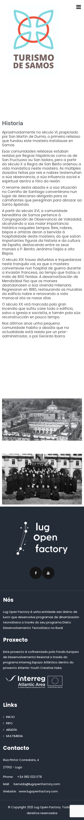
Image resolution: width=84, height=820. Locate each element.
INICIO (10, 717)
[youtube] (48, 573)
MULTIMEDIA (14, 736)
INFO (9, 723)
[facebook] (36, 573)
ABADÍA (11, 729)
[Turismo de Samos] (34, 39)
